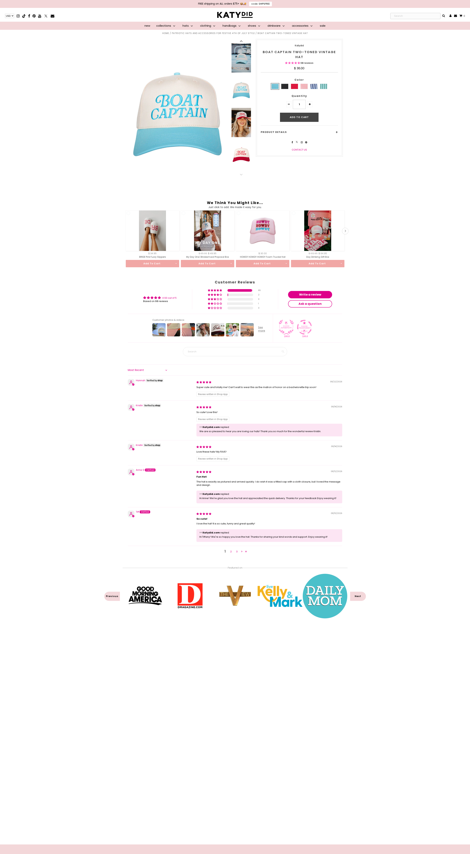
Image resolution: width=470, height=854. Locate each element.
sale (323, 26)
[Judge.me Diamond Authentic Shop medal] (286, 327)
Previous (112, 596)
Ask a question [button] (310, 304)
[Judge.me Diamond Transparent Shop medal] (304, 327)
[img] (203, 382)
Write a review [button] (310, 294)
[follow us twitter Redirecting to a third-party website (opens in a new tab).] (297, 142)
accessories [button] (300, 26)
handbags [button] (230, 26)
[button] (293, 63)
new (147, 26)
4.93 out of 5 (169, 298)
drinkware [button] (274, 26)
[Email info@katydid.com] (455, 16)
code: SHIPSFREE (260, 3)
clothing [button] (206, 26)
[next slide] (241, 174)
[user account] (450, 16)
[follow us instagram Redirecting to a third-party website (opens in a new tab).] (302, 142)
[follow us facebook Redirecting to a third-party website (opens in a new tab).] (292, 142)
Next (358, 596)
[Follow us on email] (52, 16)
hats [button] (185, 26)
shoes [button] (252, 26)
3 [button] (237, 551)
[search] (443, 16)
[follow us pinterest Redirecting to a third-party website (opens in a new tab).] (306, 142)
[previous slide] (241, 40)
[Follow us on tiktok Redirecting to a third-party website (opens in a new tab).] (24, 16)
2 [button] (231, 551)
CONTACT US (299, 149)
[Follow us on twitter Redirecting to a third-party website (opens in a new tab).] (46, 16)
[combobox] (415, 16)
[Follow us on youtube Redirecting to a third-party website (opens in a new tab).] (39, 16)
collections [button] (164, 26)
